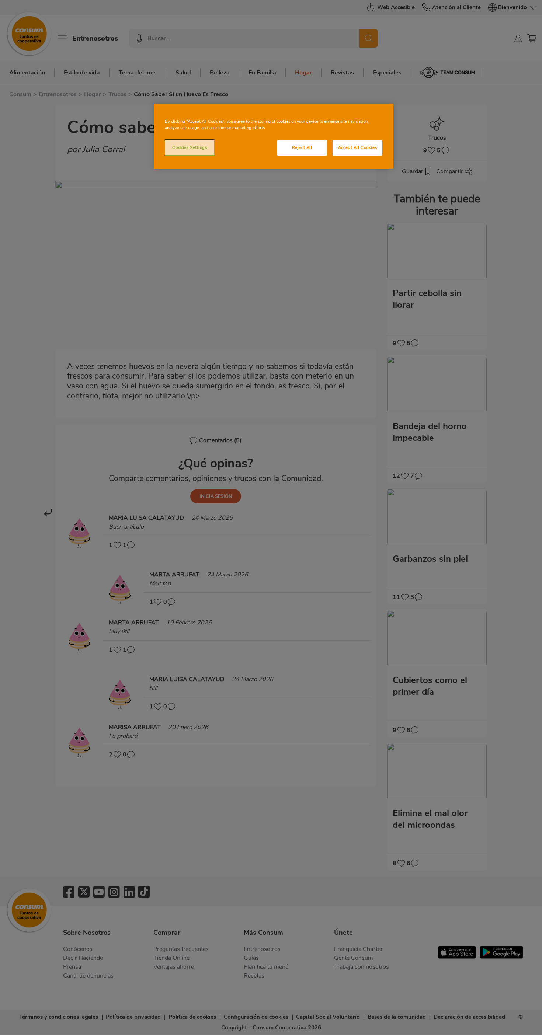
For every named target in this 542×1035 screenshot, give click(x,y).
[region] (273, 136)
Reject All (302, 147)
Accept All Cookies (357, 147)
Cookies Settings (189, 147)
